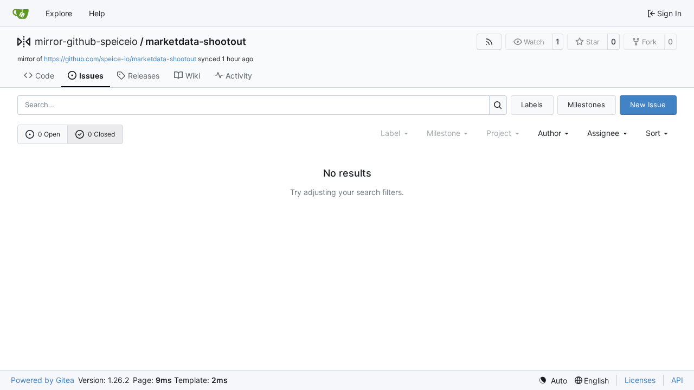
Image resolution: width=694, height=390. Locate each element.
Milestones (586, 104)
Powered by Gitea (42, 380)
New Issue (648, 104)
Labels (532, 104)
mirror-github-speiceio (86, 41)
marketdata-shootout (195, 41)
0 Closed (101, 134)
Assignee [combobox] (603, 133)
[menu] (658, 133)
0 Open (49, 134)
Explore (59, 13)
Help (97, 13)
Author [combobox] (549, 133)
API (677, 380)
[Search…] (498, 104)
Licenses (640, 380)
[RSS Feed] (489, 42)
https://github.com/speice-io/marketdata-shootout (120, 59)
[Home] (20, 13)
